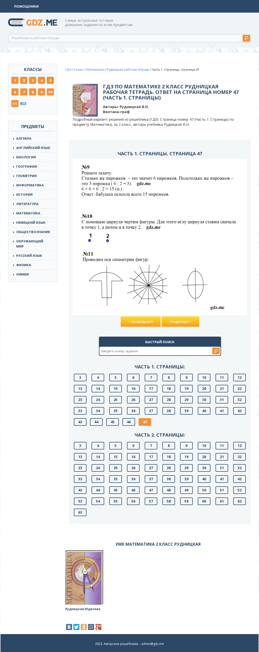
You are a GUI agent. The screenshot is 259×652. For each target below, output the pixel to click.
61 (222, 501)
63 (80, 512)
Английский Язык (33, 147)
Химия (22, 274)
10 (50, 91)
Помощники (26, 6)
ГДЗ (68, 69)
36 (133, 410)
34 (98, 410)
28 (169, 399)
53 (80, 501)
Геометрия (26, 175)
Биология (26, 157)
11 (15, 103)
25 (116, 399)
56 (133, 501)
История (24, 194)
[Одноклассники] (84, 627)
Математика (28, 213)
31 (222, 399)
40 (204, 410)
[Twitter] (76, 627)
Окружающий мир (29, 243)
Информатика (30, 185)
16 (133, 388)
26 (133, 399)
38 (169, 410)
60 (204, 501)
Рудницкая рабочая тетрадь (128, 69)
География (26, 166)
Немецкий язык (31, 222)
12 (240, 377)
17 (151, 388)
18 (169, 388)
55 (116, 501)
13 (80, 388)
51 (222, 490)
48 (169, 490)
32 (240, 399)
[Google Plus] (98, 627)
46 (129, 421)
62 (240, 501)
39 (186, 410)
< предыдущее (140, 321)
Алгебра (23, 138)
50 (204, 490)
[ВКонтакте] (69, 627)
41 (222, 410)
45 (113, 421)
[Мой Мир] (91, 627)
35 (116, 410)
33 (80, 410)
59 (186, 501)
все (23, 103)
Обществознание (33, 232)
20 (204, 388)
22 (240, 388)
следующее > (180, 321)
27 (151, 399)
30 (204, 399)
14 (98, 388)
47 (145, 421)
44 (96, 421)
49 (186, 490)
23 (80, 399)
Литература (27, 204)
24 (98, 399)
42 (240, 410)
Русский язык (29, 255)
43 (80, 421)
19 (186, 388)
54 (98, 501)
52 (240, 490)
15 (116, 388)
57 (151, 501)
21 (222, 388)
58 (169, 501)
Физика (23, 265)
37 (151, 410)
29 (186, 399)
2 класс (78, 69)
